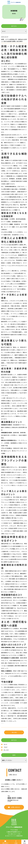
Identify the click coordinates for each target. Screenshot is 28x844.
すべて (5, 744)
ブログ (5, 747)
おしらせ (6, 750)
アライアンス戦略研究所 (16, 836)
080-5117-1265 (15, 797)
